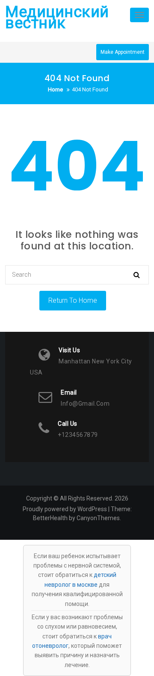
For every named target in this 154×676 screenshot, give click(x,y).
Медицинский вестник (57, 17)
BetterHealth (50, 518)
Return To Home (72, 300)
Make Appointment (123, 52)
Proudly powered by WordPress (65, 509)
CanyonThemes (98, 518)
